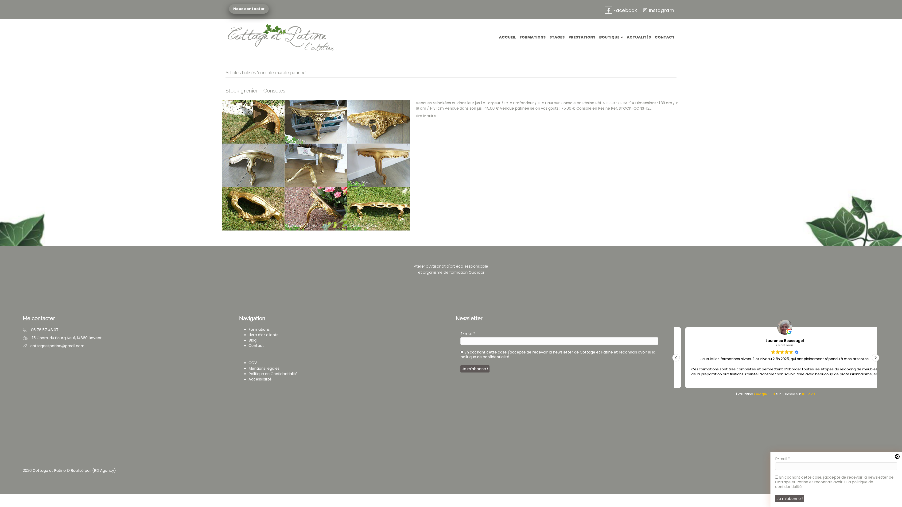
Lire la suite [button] (776, 381)
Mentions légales (264, 368)
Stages (557, 37)
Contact (665, 37)
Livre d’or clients (263, 335)
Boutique (609, 37)
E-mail (467, 333)
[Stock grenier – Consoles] (316, 165)
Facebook (624, 10)
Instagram (661, 10)
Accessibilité (260, 379)
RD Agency (104, 470)
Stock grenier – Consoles (255, 91)
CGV (253, 362)
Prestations (581, 37)
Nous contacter (249, 9)
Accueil (507, 37)
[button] (875, 357)
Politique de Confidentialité (273, 373)
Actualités (639, 37)
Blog (253, 340)
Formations (533, 37)
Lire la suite (426, 116)
